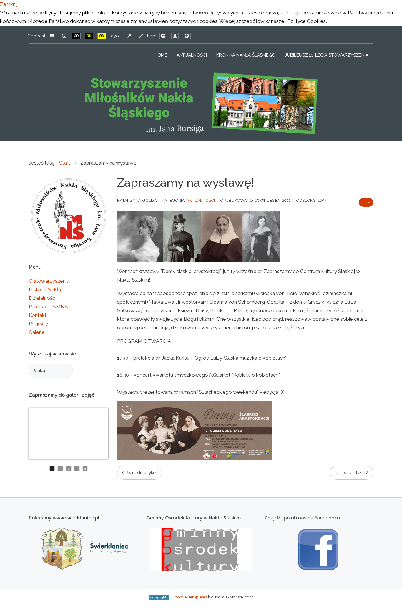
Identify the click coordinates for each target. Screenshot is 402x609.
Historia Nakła (45, 289)
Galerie (37, 332)
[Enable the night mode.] (64, 36)
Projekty (38, 324)
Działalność (42, 298)
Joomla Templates (190, 597)
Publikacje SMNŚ (48, 307)
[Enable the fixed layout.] (129, 36)
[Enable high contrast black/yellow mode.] (89, 36)
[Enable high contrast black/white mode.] (76, 36)
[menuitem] (161, 55)
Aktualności (201, 200)
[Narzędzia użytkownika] (366, 202)
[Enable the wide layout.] (140, 36)
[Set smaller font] (163, 36)
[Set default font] (175, 36)
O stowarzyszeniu (49, 281)
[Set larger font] (187, 36)
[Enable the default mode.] (52, 36)
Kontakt (37, 315)
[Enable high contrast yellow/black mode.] (101, 36)
